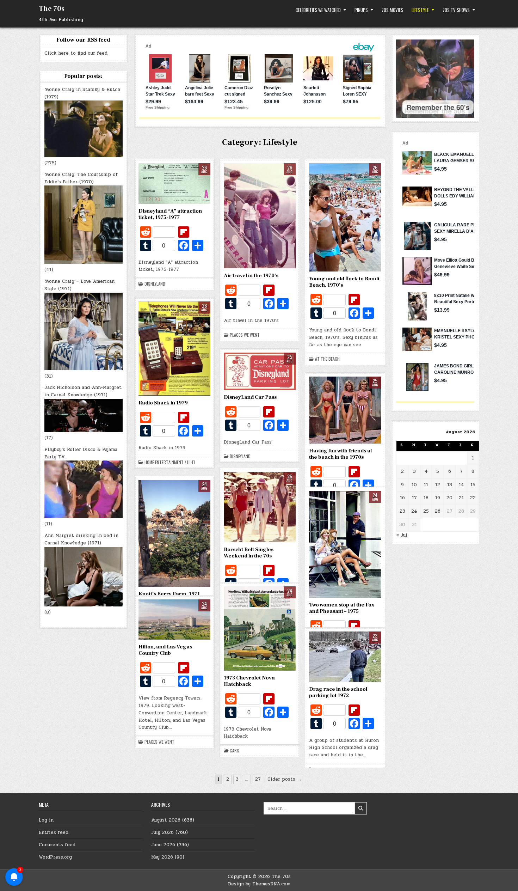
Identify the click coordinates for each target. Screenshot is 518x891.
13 (449, 484)
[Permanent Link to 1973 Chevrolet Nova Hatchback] (260, 628)
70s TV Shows (456, 9)
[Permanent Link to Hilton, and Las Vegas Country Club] (174, 619)
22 (473, 497)
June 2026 (163, 844)
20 (449, 497)
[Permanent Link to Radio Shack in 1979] (174, 348)
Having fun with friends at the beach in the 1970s (340, 453)
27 (258, 779)
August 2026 (165, 820)
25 (426, 511)
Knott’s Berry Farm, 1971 (169, 594)
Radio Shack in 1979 (163, 402)
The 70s (51, 8)
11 (426, 484)
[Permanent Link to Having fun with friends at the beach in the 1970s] (345, 410)
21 (461, 497)
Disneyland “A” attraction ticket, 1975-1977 (170, 214)
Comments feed (57, 844)
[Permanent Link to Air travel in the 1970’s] (260, 215)
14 (461, 484)
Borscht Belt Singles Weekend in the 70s (248, 552)
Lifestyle (420, 9)
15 (472, 484)
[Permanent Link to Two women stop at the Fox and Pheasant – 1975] (345, 544)
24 (414, 511)
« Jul (401, 535)
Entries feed (53, 832)
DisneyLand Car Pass (250, 397)
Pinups (361, 9)
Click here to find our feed (75, 53)
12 (437, 484)
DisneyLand (154, 284)
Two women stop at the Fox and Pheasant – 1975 (341, 608)
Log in (46, 820)
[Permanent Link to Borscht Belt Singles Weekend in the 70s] (260, 507)
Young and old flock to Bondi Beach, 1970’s (344, 281)
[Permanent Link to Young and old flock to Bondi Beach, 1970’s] (345, 217)
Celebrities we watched (318, 9)
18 (426, 497)
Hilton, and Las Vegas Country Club (165, 650)
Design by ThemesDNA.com (259, 883)
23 (402, 511)
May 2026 (162, 857)
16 (402, 497)
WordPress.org (55, 857)
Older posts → (284, 779)
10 (414, 484)
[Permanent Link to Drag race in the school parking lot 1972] (345, 656)
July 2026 (162, 832)
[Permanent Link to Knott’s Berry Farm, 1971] (174, 533)
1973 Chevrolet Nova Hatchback (249, 681)
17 (414, 497)
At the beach (327, 359)
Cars (234, 751)
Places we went (245, 335)
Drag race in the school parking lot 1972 (338, 692)
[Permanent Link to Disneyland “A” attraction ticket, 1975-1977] (174, 183)
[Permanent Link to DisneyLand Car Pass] (260, 371)
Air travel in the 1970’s (251, 275)
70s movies (392, 9)
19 (437, 497)
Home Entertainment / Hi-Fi (169, 462)
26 (437, 511)
